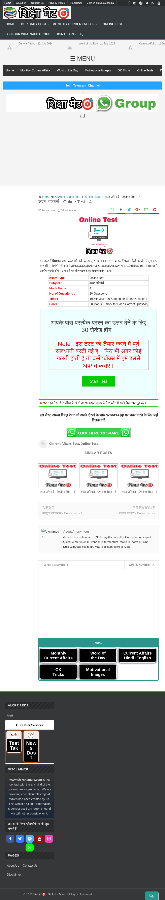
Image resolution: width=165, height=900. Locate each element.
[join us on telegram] (141, 3)
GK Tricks (124, 70)
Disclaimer (76, 3)
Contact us (37, 3)
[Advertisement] (82, 151)
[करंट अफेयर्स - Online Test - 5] (98, 487)
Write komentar (142, 564)
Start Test (98, 381)
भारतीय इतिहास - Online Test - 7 (137, 513)
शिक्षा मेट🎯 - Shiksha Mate (49, 894)
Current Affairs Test (64, 443)
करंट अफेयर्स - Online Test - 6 (57, 491)
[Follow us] (147, 3)
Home (7, 3)
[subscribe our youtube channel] (159, 3)
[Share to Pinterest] (154, 210)
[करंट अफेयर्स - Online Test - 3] (139, 487)
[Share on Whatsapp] (112, 210)
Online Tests (145, 70)
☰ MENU (82, 58)
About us (21, 3)
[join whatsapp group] (153, 3)
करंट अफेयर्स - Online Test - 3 (139, 491)
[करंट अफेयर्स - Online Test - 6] (57, 487)
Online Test (89, 443)
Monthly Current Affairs (35, 70)
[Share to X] (129, 210)
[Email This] (146, 210)
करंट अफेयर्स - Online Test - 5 (98, 491)
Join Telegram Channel (82, 85)
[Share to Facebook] (121, 210)
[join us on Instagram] (135, 3)
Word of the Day (67, 70)
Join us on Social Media (100, 3)
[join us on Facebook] (129, 3)
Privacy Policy (56, 3)
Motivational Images (98, 70)
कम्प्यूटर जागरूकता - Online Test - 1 (62, 513)
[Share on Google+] (137, 210)
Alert (10, 715)
